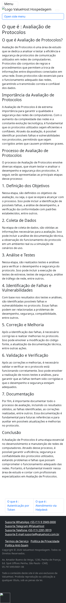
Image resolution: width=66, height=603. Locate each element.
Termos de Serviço (17, 541)
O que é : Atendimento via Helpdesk (46, 506)
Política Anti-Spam (16, 545)
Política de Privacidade (45, 541)
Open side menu (14, 16)
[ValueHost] (27, 9)
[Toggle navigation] (57, 10)
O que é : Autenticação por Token (18, 506)
